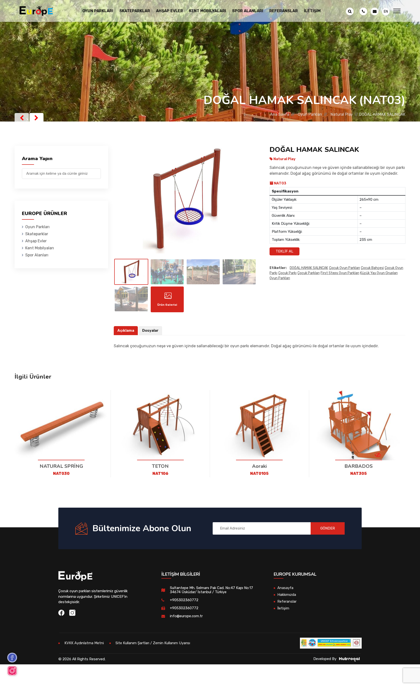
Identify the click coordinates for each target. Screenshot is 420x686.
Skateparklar (36, 234)
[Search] (97, 171)
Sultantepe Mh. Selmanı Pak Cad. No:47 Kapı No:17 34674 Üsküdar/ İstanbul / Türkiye (211, 590)
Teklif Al (284, 251)
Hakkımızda (286, 594)
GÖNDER (327, 528)
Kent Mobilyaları (39, 248)
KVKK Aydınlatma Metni (84, 643)
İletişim (312, 11)
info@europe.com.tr (186, 616)
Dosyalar (150, 330)
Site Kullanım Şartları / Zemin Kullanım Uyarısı (152, 643)
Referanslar (283, 11)
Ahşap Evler (36, 241)
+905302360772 (184, 600)
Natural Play (342, 114)
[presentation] (22, 118)
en (386, 11)
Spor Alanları (36, 255)
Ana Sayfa (279, 114)
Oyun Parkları (310, 114)
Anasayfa (285, 588)
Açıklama (125, 330)
